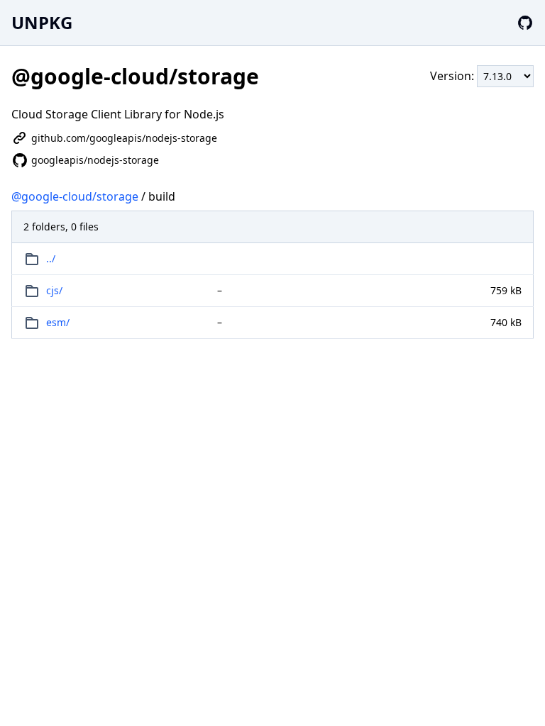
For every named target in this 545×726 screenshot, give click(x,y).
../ (50, 258)
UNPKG (41, 22)
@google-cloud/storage (74, 196)
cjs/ (54, 290)
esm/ (58, 322)
